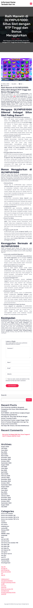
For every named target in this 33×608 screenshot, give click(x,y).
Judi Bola (4, 522)
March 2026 (4, 455)
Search (3, 395)
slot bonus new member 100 (9, 542)
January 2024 (5, 495)
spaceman (3, 587)
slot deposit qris (5, 590)
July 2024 (4, 488)
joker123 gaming (5, 570)
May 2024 (4, 492)
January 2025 (5, 477)
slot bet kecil (5, 541)
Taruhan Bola (5, 561)
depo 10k (3, 566)
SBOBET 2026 (5, 533)
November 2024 (6, 481)
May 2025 (4, 470)
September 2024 (6, 485)
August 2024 (5, 486)
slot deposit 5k (5, 550)
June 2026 (4, 450)
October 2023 (5, 501)
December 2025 (6, 457)
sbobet (3, 532)
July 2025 (4, 466)
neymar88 (4, 528)
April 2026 (4, 454)
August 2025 (5, 465)
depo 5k (3, 575)
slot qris (3, 555)
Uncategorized (5, 562)
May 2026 (4, 452)
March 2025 (4, 474)
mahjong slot (5, 526)
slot (14, 96)
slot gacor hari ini (6, 553)
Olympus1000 (5, 530)
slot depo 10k (5, 544)
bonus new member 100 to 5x (10, 519)
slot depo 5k (5, 548)
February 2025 (5, 475)
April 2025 (4, 472)
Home (13, 39)
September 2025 (6, 463)
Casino (3, 521)
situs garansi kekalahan (7, 580)
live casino (4, 524)
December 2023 (6, 497)
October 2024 (5, 483)
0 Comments (5, 85)
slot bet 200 (5, 539)
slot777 (3, 557)
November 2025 (6, 459)
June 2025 (4, 468)
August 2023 (5, 505)
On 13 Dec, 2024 (5, 84)
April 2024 (4, 494)
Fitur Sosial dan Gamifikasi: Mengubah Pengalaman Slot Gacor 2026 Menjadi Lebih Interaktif (14, 409)
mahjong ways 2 (5, 579)
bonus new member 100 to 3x (10, 517)
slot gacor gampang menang (8, 582)
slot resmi (3, 585)
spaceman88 (5, 559)
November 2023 (6, 499)
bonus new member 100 (8, 515)
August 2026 (5, 446)
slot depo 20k (5, 546)
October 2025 (5, 461)
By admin (14, 84)
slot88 (2, 584)
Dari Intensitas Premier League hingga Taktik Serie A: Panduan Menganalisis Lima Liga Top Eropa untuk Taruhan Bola (15, 422)
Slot (18, 39)
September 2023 (6, 503)
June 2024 (4, 490)
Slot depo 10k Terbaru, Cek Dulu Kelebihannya (15, 425)
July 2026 (4, 448)
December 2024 (6, 479)
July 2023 (4, 506)
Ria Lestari (5, 434)
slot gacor (4, 552)
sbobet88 (4, 535)
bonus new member (7, 513)
